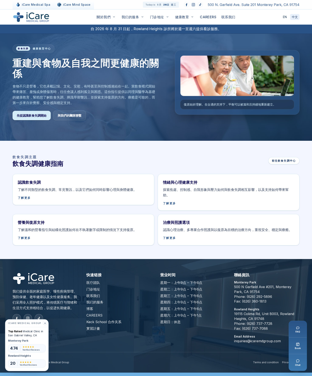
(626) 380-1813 (254, 301)
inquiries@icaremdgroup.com (257, 341)
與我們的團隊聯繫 (70, 115)
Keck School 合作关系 (103, 322)
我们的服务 (130, 17)
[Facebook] (186, 4)
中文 (295, 17)
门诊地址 (157, 17)
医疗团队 (93, 282)
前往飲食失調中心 (284, 160)
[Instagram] (193, 4)
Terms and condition (266, 362)
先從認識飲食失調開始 (31, 115)
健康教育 (182, 17)
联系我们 (228, 17)
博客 (89, 309)
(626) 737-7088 (255, 328)
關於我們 (104, 17)
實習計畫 (93, 328)
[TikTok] (200, 4)
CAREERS (208, 17)
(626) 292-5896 (259, 296)
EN (285, 17)
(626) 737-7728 (259, 323)
